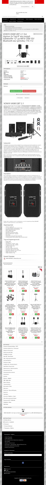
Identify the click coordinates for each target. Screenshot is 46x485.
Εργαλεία (6, 392)
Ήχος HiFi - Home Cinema (8, 356)
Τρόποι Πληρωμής (8, 437)
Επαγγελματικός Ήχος (9, 26)
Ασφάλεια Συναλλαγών (10, 442)
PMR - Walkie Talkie (7, 380)
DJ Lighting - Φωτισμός (8, 354)
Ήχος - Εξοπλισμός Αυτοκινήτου (10, 358)
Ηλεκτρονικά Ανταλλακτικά (9, 372)
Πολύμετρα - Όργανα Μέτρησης (10, 390)
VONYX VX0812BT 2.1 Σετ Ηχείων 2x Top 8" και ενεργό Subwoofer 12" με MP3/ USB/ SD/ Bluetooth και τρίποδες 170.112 (23, 413)
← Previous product (20, 97)
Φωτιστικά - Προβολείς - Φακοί (10, 396)
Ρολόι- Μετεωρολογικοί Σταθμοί (10, 398)
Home (5, 24)
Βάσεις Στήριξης (7, 382)
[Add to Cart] (10, 291)
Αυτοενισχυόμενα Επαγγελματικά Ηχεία (13, 27)
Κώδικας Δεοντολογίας (9, 447)
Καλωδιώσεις (6, 374)
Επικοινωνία (5, 21)
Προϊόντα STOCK (12, 21)
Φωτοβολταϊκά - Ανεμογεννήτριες (10, 364)
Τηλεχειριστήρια (7, 384)
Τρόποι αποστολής (38, 19)
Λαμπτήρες (6, 394)
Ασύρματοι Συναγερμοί (8, 350)
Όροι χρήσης (7, 441)
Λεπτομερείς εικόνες (23, 66)
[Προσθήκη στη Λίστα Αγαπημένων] (13, 291)
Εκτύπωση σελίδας (38, 33)
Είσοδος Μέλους (7, 420)
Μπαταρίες (6, 388)
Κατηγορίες (5, 19)
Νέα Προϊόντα (20, 21)
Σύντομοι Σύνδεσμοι (8, 426)
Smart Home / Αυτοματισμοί (9, 366)
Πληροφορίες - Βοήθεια (9, 428)
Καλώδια (5, 376)
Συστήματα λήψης (7, 362)
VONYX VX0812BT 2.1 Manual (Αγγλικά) (13, 258)
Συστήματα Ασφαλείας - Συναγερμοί (11, 348)
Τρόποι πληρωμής (29, 19)
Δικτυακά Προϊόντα (7, 360)
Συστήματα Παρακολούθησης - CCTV (11, 346)
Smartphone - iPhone (7, 402)
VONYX (21, 72)
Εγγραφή (6, 424)
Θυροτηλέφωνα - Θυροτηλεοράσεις (11, 368)
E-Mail (7, 470)
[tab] (8, 264)
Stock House (6, 404)
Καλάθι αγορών (21, 19)
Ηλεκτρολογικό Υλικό (8, 370)
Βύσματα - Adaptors (7, 378)
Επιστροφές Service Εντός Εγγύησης (12, 445)
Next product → (27, 97)
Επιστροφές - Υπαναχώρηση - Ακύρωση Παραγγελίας (15, 444)
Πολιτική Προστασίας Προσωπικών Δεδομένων (14, 440)
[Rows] (41, 267)
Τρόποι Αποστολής (8, 438)
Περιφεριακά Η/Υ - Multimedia (9, 400)
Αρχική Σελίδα (13, 19)
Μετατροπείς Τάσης (8, 386)
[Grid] (39, 267)
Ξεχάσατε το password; (9, 422)
